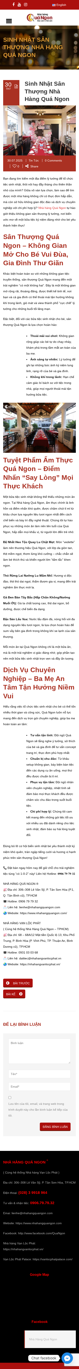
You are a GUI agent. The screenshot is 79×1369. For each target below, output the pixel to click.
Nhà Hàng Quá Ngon (43, 1339)
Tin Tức (34, 160)
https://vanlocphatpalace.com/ (52, 1259)
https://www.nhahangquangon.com (39, 1223)
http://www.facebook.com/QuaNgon (41, 1233)
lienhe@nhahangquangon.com (32, 1213)
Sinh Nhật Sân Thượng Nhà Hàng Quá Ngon (47, 91)
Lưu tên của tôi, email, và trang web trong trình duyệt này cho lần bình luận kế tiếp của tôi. (38, 1109)
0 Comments (53, 160)
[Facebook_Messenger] (67, 1358)
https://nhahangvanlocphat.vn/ (23, 1249)
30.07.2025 (15, 160)
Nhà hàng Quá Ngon (52, 208)
